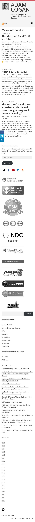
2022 (3, 455)
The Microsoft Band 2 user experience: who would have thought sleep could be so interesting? (16, 109)
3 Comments (28, 79)
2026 (3, 443)
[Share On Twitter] (2, 136)
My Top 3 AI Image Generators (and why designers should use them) (15, 393)
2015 (3, 476)
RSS (5, 23)
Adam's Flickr (6, 340)
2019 (3, 464)
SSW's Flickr (6, 343)
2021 (3, 458)
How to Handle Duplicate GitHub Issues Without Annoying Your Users (15, 388)
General (19, 42)
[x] (4, 170)
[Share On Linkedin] (2, 140)
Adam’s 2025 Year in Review (11, 384)
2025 (3, 446)
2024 (3, 449)
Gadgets (13, 42)
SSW (3, 331)
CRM (28, 75)
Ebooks (4, 77)
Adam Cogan (5, 42)
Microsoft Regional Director (11, 328)
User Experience (7, 44)
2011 (3, 489)
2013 (3, 482)
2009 (3, 492)
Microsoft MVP (7, 325)
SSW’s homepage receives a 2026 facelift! (15, 369)
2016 (3, 473)
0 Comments (17, 44)
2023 (3, 452)
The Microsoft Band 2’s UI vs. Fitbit (16, 38)
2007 (3, 495)
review (25, 116)
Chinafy (24, 75)
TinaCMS (5, 357)
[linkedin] (18, 170)
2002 (3, 501)
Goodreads (5, 346)
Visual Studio (19, 79)
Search (28, 314)
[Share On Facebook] (2, 132)
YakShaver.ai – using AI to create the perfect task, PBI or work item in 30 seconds (16, 421)
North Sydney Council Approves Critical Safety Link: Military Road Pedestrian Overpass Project (17, 374)
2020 (3, 461)
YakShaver (5, 360)
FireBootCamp (15, 77)
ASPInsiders (6, 337)
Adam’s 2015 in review (14, 71)
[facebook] (8, 170)
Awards (19, 75)
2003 (3, 498)
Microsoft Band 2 (27, 42)
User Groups (10, 79)
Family (9, 77)
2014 (3, 479)
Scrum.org (5, 334)
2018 (3, 467)
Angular (13, 75)
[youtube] (13, 170)
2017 (3, 470)
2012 (3, 486)
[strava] (22, 170)
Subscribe (7, 163)
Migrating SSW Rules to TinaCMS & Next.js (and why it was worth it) (16, 380)
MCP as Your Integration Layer (12, 402)
